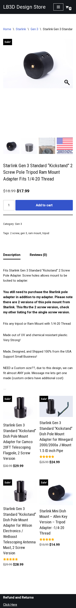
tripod (45, 233)
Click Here (10, 605)
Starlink (21, 29)
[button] (67, 89)
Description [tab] (11, 255)
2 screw (14, 233)
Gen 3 (34, 29)
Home (7, 29)
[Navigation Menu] (58, 7)
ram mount (34, 233)
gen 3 (23, 233)
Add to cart (44, 205)
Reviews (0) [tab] (38, 255)
